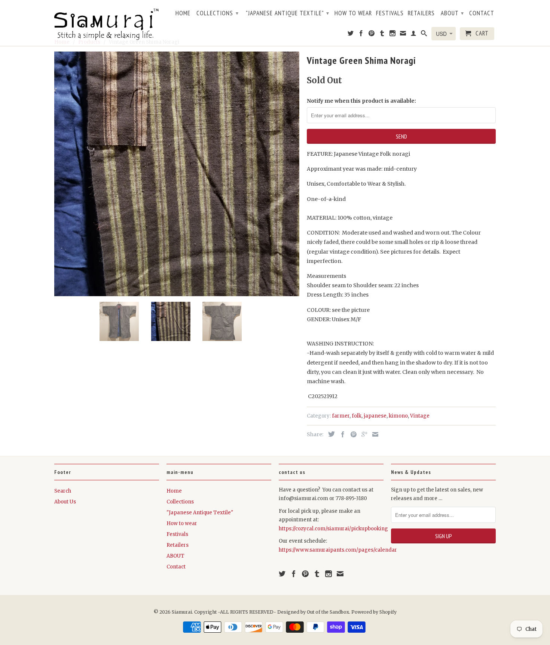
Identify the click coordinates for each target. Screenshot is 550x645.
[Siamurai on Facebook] (361, 34)
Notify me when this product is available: (361, 100)
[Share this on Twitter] (329, 434)
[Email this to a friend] (373, 434)
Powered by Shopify (374, 612)
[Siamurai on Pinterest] (372, 34)
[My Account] (413, 34)
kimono (398, 416)
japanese (375, 416)
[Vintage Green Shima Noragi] (176, 174)
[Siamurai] (106, 23)
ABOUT (452, 13)
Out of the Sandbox (328, 612)
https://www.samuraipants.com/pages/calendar (338, 550)
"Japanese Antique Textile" (287, 13)
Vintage (420, 416)
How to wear (353, 13)
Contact (481, 13)
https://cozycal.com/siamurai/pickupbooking (333, 528)
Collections (217, 13)
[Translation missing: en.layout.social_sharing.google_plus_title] (362, 434)
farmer (340, 416)
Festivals (390, 13)
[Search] (424, 34)
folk (356, 416)
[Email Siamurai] (403, 34)
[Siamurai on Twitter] (351, 34)
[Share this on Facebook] (341, 434)
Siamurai (182, 612)
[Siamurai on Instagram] (392, 34)
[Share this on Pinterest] (352, 434)
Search (62, 491)
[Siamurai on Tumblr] (382, 34)
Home (182, 13)
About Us (65, 502)
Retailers (421, 13)
